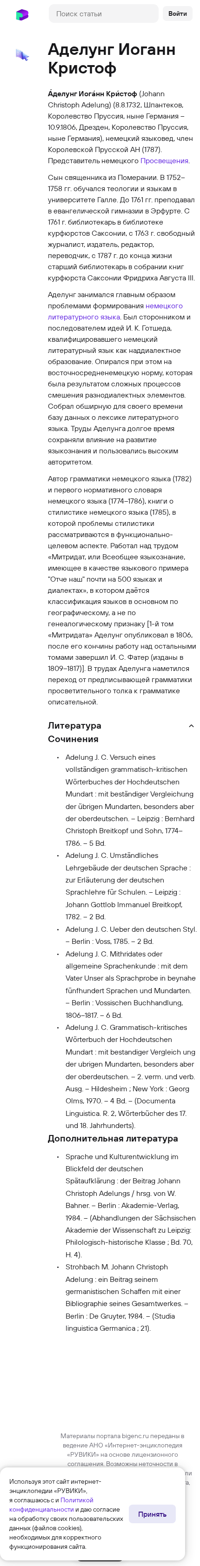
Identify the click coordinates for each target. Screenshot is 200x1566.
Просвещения (164, 160)
